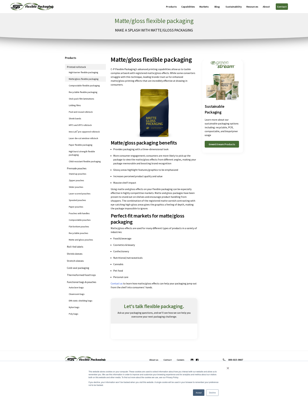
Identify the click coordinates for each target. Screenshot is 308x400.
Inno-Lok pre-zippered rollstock (84, 131)
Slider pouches (76, 187)
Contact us (117, 283)
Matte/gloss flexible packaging (83, 78)
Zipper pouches (76, 180)
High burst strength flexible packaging (82, 153)
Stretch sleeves (75, 260)
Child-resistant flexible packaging (85, 161)
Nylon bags (74, 307)
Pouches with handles (79, 213)
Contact (282, 6)
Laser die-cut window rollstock (83, 138)
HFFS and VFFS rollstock (80, 125)
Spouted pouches (77, 200)
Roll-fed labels (75, 246)
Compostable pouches (80, 219)
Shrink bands (75, 118)
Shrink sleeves (74, 253)
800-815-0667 (235, 359)
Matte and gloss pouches (81, 239)
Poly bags (73, 313)
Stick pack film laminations (81, 98)
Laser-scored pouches (79, 193)
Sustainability (234, 6)
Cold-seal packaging (78, 267)
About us (153, 359)
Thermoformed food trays (81, 275)
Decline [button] (212, 392)
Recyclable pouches (78, 233)
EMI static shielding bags (80, 300)
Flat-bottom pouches (79, 226)
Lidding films (75, 105)
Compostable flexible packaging (84, 85)
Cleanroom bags (77, 294)
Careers (180, 359)
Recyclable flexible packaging (83, 92)
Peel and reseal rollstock (81, 111)
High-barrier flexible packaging (83, 72)
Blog (217, 6)
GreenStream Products (222, 144)
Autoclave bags (76, 287)
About (266, 6)
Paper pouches (76, 206)
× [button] (228, 367)
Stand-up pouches (77, 173)
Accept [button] (199, 392)
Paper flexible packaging (80, 144)
